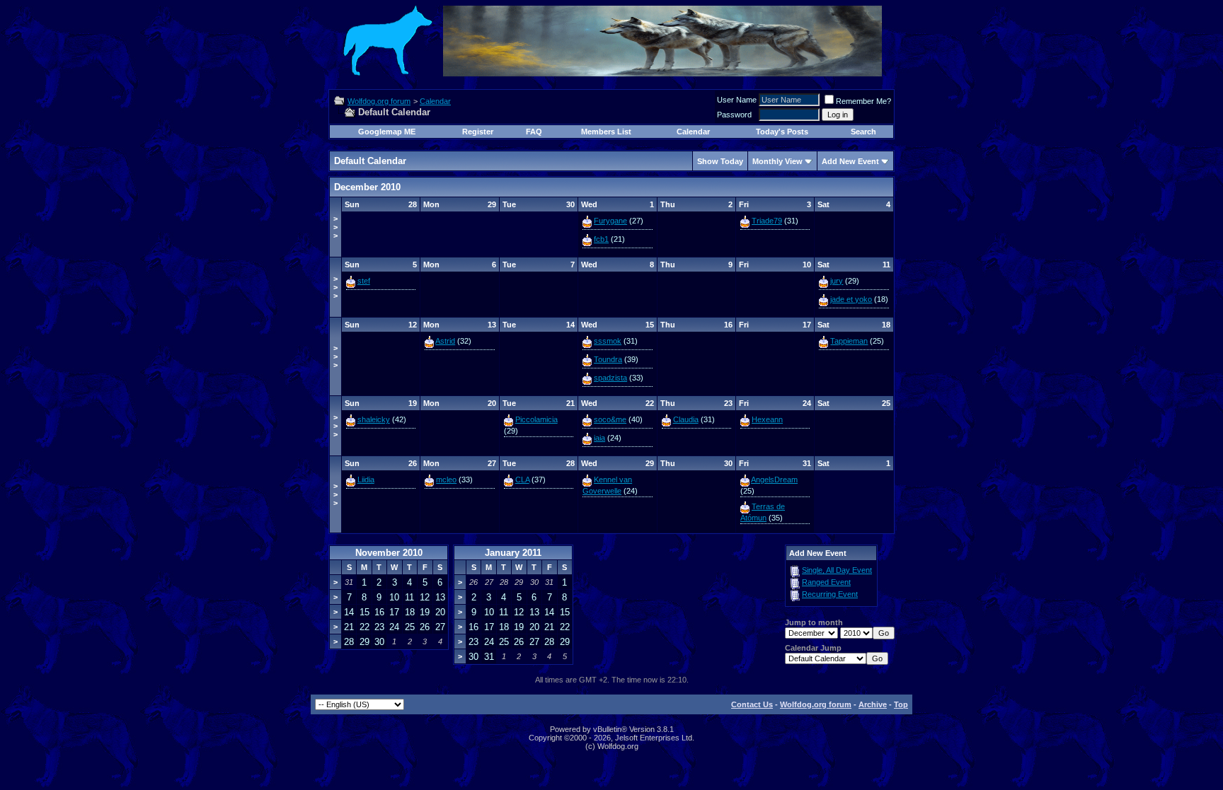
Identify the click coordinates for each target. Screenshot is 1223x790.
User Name (737, 99)
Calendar (435, 101)
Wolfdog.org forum (379, 101)
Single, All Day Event (837, 570)
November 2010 (389, 552)
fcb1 (601, 239)
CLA (522, 479)
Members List (606, 131)
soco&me (610, 419)
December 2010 (367, 187)
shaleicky (373, 419)
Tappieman (849, 341)
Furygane (610, 220)
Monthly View (777, 161)
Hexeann (767, 419)
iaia (599, 438)
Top (901, 704)
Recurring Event (830, 594)
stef (363, 281)
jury (836, 281)
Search (863, 131)
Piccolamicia (536, 419)
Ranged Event (826, 582)
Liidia (365, 479)
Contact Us (752, 704)
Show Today (720, 161)
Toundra (608, 359)
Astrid (445, 341)
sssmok (607, 341)
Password (734, 114)
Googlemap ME (386, 131)
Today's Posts (782, 131)
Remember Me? (863, 101)
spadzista (610, 377)
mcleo (446, 479)
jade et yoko (851, 299)
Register (477, 131)
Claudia (686, 419)
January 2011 (513, 552)
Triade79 (767, 220)
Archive (873, 704)
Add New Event (850, 161)
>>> (335, 227)
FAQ (534, 131)
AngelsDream (774, 479)
